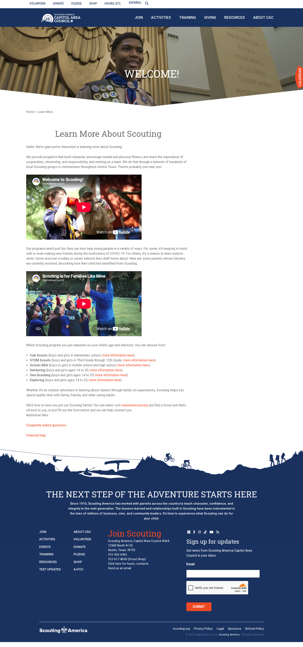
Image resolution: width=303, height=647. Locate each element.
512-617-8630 (117, 559)
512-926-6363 (117, 554)
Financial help (36, 435)
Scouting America (229, 634)
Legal (220, 628)
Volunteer (37, 3)
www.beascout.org (134, 405)
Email (192, 564)
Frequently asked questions (46, 425)
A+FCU (78, 569)
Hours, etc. (113, 3)
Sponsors (234, 628)
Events (44, 547)
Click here (114, 563)
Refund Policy (254, 628)
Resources (234, 17)
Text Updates (50, 569)
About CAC (263, 17)
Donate (58, 3)
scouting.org (181, 628)
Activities (161, 17)
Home (30, 112)
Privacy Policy (203, 628)
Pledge (76, 3)
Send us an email (119, 568)
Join (139, 17)
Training (187, 17)
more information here (118, 355)
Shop (93, 3)
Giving (210, 17)
